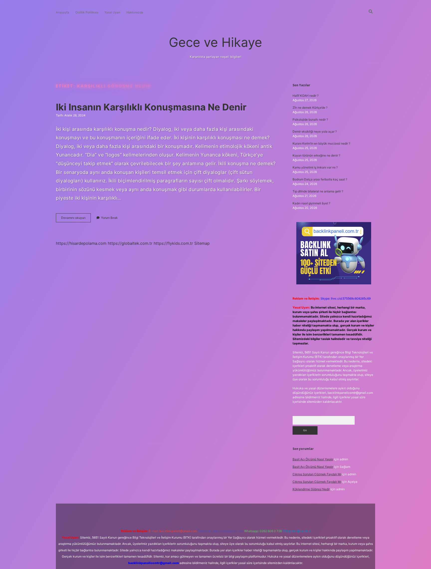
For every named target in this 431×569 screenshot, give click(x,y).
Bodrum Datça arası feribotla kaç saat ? (320, 179)
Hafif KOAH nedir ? (306, 95)
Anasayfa (62, 12)
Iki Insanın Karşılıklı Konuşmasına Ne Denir (151, 107)
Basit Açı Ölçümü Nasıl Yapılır (313, 459)
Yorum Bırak (109, 218)
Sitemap (202, 243)
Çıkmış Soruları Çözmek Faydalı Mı (317, 474)
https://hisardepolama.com (81, 243)
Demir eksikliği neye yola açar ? (315, 131)
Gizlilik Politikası (86, 12)
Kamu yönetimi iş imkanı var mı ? (315, 167)
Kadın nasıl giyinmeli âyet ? (311, 203)
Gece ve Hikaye (215, 42)
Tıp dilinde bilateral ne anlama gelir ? (318, 191)
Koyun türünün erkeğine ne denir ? (316, 155)
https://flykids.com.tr (173, 243)
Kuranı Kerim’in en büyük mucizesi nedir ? (321, 143)
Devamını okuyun (76, 219)
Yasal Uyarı (112, 12)
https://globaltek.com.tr (130, 243)
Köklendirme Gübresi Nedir (311, 489)
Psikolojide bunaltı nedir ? (310, 119)
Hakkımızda (134, 12)
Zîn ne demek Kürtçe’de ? (310, 107)
